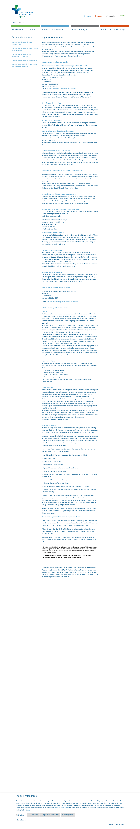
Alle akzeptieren (67, 815)
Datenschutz (120, 824)
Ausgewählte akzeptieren (50, 815)
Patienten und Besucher (53, 30)
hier (29, 810)
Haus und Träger (79, 30)
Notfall (99, 16)
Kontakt (112, 16)
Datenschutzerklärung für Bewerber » (24, 60)
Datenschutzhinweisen (61, 808)
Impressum (110, 824)
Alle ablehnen (33, 815)
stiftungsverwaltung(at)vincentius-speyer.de (61, 89)
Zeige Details (21, 820)
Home (89, 16)
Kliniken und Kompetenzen (25, 30)
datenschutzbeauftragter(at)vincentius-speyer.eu (63, 302)
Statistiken (20, 815)
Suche (123, 16)
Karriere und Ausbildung (113, 30)
